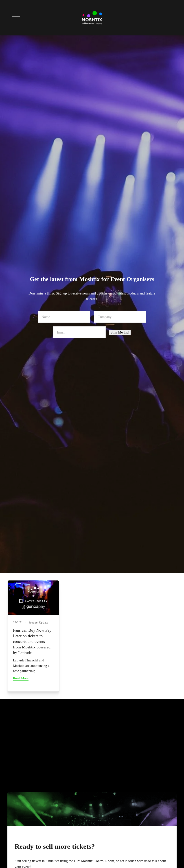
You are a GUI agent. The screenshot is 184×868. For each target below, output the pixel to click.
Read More (20, 678)
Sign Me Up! (120, 332)
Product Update (38, 622)
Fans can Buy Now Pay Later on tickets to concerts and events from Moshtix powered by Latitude (32, 641)
